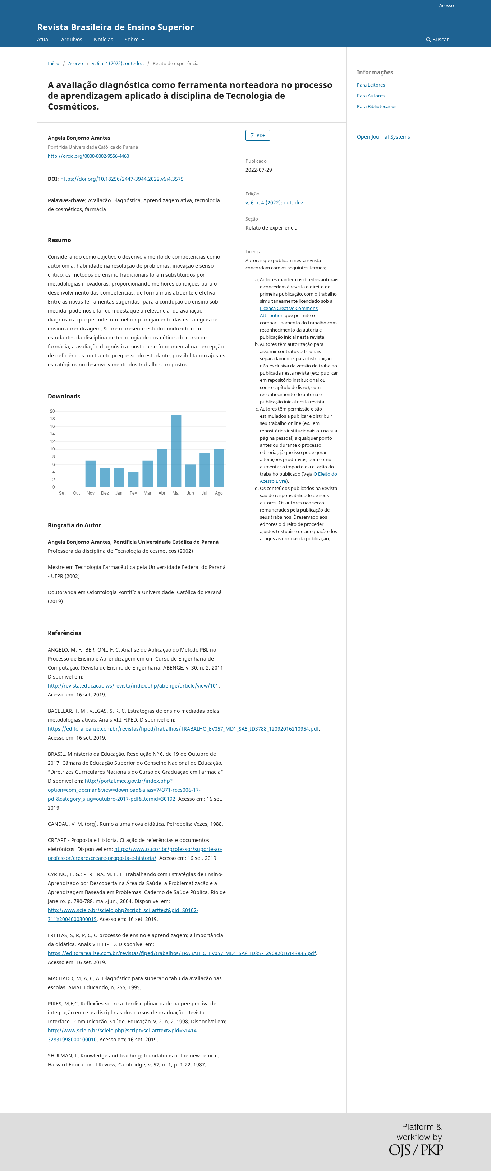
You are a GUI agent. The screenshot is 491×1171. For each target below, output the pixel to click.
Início (53, 63)
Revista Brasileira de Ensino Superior (115, 27)
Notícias (103, 39)
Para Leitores (371, 85)
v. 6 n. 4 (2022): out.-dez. (118, 63)
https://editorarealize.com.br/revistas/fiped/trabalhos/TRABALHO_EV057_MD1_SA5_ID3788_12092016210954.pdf (183, 728)
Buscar (440, 39)
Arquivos (71, 39)
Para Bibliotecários (376, 106)
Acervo (75, 63)
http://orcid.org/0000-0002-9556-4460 (88, 155)
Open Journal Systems (383, 136)
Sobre (132, 39)
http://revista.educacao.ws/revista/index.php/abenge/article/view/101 (133, 685)
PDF (260, 135)
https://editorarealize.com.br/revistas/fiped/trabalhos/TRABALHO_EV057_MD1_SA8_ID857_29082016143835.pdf (182, 953)
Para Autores (371, 95)
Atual (43, 39)
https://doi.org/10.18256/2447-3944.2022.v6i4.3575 (122, 178)
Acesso (446, 5)
